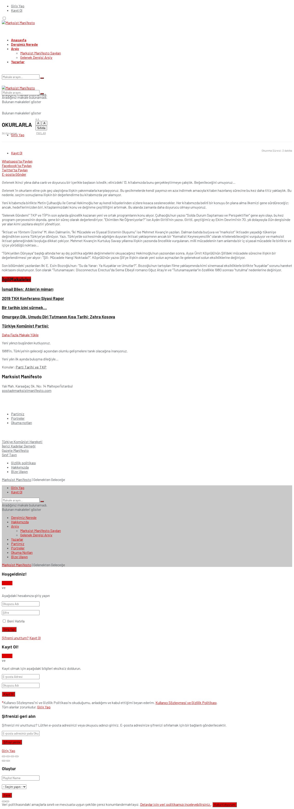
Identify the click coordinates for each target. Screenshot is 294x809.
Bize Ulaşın (19, 471)
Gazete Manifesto (15, 450)
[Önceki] (4, 760)
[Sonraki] (8, 760)
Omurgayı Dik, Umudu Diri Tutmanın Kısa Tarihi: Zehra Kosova (58, 316)
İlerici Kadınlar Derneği (19, 446)
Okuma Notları (22, 552)
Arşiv (15, 49)
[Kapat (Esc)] (4, 756)
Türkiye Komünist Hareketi (22, 441)
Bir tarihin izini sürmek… (24, 307)
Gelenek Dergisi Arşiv (36, 57)
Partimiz (17, 414)
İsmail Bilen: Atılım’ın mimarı (27, 289)
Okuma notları (21, 422)
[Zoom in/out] (17, 756)
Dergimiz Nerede (24, 44)
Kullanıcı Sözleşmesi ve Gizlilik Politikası (186, 702)
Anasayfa (18, 40)
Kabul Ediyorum (224, 804)
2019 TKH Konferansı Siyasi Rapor (33, 298)
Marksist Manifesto (16, 479)
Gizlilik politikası (23, 463)
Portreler (18, 418)
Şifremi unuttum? (15, 638)
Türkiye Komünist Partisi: (25, 325)
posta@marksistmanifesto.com (26, 390)
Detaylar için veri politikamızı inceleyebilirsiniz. (175, 804)
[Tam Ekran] (12, 756)
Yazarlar (18, 62)
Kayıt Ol (16, 10)
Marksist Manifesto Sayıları (40, 53)
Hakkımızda (20, 467)
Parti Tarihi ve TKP (31, 367)
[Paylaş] (8, 756)
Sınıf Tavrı (9, 455)
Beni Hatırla (16, 621)
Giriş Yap (17, 6)
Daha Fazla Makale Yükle (20, 335)
